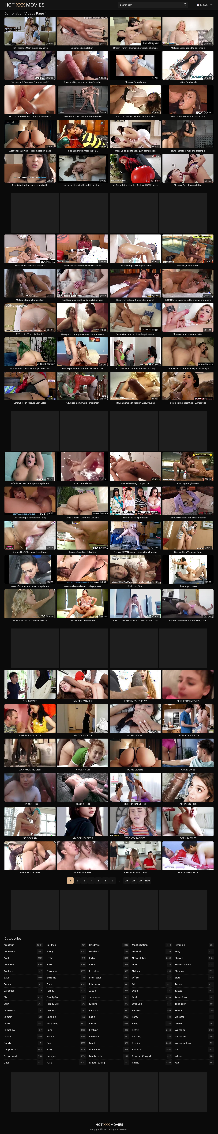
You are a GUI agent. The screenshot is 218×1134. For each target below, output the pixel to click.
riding (151, 1062)
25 (126, 880)
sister (194, 977)
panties (151, 1010)
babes (23, 984)
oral (151, 997)
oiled (151, 990)
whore (194, 1056)
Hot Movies (24, 5)
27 (140, 880)
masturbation (151, 944)
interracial (108, 977)
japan (108, 990)
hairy (65, 1049)
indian (108, 964)
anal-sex (23, 964)
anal (23, 957)
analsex (23, 971)
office (151, 977)
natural (151, 951)
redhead (151, 1049)
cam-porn (23, 1010)
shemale (194, 971)
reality (151, 1043)
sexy (194, 951)
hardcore (108, 944)
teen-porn (194, 997)
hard (65, 1062)
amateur (23, 944)
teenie (194, 1010)
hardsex (108, 951)
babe (23, 977)
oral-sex (151, 1003)
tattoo (194, 990)
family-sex (65, 1003)
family (65, 990)
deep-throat (23, 1049)
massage (108, 1049)
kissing (108, 1003)
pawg (151, 1023)
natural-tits (151, 957)
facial (65, 984)
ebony (65, 951)
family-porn (65, 997)
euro (65, 964)
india (108, 957)
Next (147, 880)
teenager (194, 1003)
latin (108, 1016)
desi (23, 1062)
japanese (108, 997)
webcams (194, 1036)
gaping (65, 1036)
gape (65, 1029)
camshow (23, 1029)
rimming (194, 944)
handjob (65, 1056)
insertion (108, 971)
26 (133, 880)
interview (108, 984)
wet (194, 1049)
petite (151, 1029)
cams (23, 1023)
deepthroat (23, 1056)
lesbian (108, 1029)
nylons (151, 971)
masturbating (108, 1062)
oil (151, 984)
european (65, 971)
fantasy (65, 1010)
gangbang (65, 1023)
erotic (65, 957)
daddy (23, 1043)
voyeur (194, 1023)
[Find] (185, 5)
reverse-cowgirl (151, 1056)
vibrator (194, 1016)
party (151, 1016)
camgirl (23, 1016)
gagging (65, 1016)
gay (65, 1043)
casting (23, 1036)
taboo (194, 984)
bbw (23, 1003)
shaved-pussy (194, 964)
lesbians (108, 1036)
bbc (23, 997)
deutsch (65, 944)
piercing (151, 1036)
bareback (23, 990)
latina (108, 1023)
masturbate (108, 1056)
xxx (194, 1062)
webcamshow (194, 1043)
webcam (194, 1029)
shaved (194, 957)
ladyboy (108, 1010)
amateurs (23, 951)
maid (108, 1043)
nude (151, 964)
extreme (65, 977)
